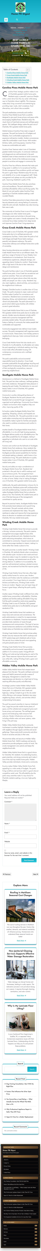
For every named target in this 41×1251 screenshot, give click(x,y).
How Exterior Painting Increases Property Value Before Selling (18, 1210)
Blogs (5, 1235)
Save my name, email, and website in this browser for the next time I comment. (18, 854)
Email (7, 832)
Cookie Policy (7, 1172)
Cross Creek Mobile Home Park (17, 75)
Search (20, 1064)
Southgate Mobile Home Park (16, 78)
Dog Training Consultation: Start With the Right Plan (16, 1181)
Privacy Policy (7, 1166)
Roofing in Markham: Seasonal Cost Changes (20, 894)
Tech (5, 1244)
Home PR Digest (20, 14)
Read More (20, 940)
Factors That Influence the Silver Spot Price (14, 1184)
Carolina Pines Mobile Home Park (17, 73)
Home (13, 28)
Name (7, 823)
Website (7, 841)
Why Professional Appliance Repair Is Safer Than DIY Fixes (18, 1192)
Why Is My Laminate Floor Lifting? (21, 1007)
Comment (8, 802)
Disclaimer (6, 1169)
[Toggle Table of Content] (27, 69)
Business (6, 1229)
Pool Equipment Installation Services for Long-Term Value (17, 1217)
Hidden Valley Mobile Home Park (17, 82)
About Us (6, 1159)
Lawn (5, 1241)
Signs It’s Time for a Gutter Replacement (19, 1117)
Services (6, 1232)
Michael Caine (17, 53)
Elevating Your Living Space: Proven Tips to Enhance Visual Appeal (20, 1213)
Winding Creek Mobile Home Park (18, 80)
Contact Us (6, 1163)
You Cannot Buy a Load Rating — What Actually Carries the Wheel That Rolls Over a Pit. (19, 1101)
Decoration (6, 1238)
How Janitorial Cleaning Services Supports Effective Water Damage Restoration (20, 953)
